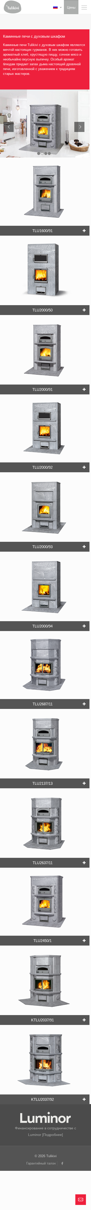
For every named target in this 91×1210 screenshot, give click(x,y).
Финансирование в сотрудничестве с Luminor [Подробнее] (45, 1131)
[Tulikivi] (12, 6)
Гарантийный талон (41, 1163)
